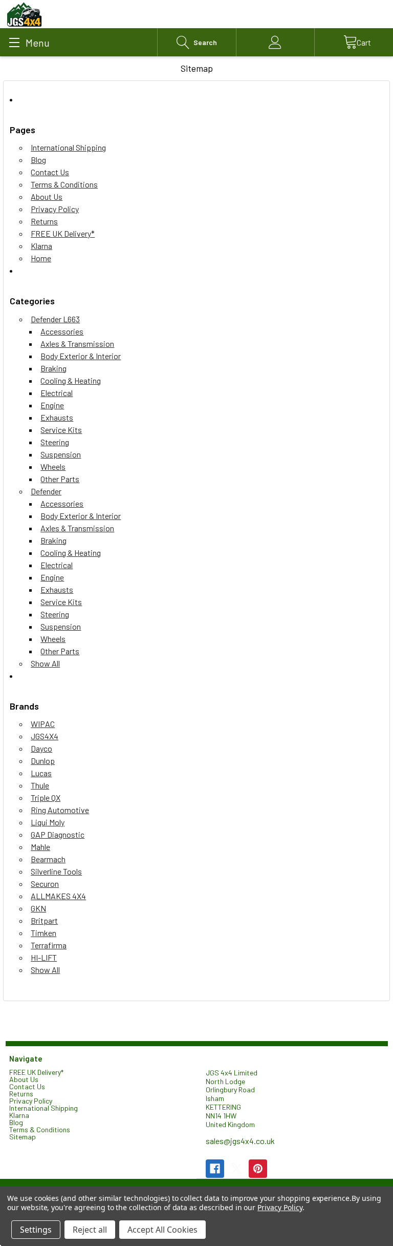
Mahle (40, 847)
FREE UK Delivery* (63, 233)
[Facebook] (215, 1168)
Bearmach (48, 859)
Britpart (44, 920)
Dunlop (43, 760)
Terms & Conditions (64, 184)
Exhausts (56, 417)
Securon (45, 883)
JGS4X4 (44, 736)
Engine (52, 405)
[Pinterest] (258, 1168)
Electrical (56, 393)
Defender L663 (55, 319)
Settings (36, 1229)
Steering (54, 442)
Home (41, 258)
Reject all (90, 1229)
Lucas (41, 773)
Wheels (53, 466)
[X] (236, 1168)
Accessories (61, 331)
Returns (44, 221)
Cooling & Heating (70, 380)
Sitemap (22, 1136)
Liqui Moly (47, 822)
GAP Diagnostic (57, 834)
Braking (53, 368)
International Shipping (68, 147)
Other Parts (59, 479)
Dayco (41, 748)
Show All (45, 663)
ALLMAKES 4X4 (58, 896)
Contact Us (50, 172)
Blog (38, 159)
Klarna (41, 246)
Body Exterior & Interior (80, 356)
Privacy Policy (55, 209)
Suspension (60, 454)
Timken (43, 933)
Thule (40, 785)
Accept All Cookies (162, 1229)
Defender (46, 491)
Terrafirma (49, 945)
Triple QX (45, 797)
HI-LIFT (44, 957)
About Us (46, 196)
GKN (38, 908)
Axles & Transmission (77, 343)
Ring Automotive (60, 810)
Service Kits (61, 429)
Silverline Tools (56, 871)
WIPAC (43, 724)
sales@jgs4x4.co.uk (240, 1141)
